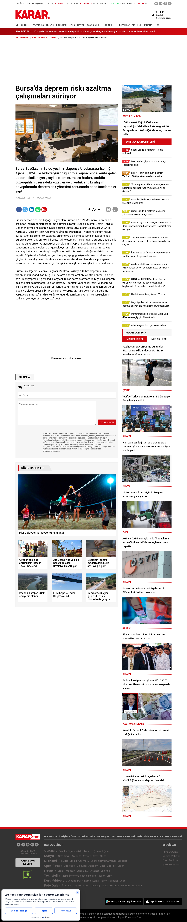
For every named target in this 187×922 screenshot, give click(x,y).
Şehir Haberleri (170, 864)
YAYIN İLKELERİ (85, 836)
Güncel (25, 25)
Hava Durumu (170, 851)
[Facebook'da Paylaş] (19, 209)
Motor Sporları (107, 866)
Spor (72, 25)
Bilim (109, 875)
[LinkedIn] (31, 209)
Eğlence (105, 870)
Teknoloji (51, 876)
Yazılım (101, 875)
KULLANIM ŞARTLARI (104, 836)
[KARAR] (32, 14)
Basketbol (69, 866)
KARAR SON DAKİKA (28, 862)
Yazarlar (38, 25)
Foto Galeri (52, 886)
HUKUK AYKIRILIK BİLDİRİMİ (168, 836)
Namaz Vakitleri (171, 856)
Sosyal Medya (88, 875)
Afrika (102, 856)
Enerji (94, 861)
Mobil (65, 875)
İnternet (74, 875)
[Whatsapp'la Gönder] (38, 209)
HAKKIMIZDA (51, 836)
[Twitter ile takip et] (170, 3)
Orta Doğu (64, 856)
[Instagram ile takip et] (37, 844)
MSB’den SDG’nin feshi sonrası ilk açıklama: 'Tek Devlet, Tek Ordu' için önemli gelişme (78, 31)
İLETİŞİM (63, 836)
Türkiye (88, 851)
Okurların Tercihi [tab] (135, 338)
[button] (89, 209)
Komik (95, 880)
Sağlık (80, 870)
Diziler (61, 870)
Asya (95, 856)
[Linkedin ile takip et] (32, 844)
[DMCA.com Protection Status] (27, 874)
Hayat (80, 25)
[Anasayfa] (17, 25)
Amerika (76, 856)
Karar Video (94, 25)
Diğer (121, 866)
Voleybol (82, 866)
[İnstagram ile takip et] (160, 3)
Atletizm (93, 866)
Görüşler (109, 25)
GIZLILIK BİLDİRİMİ (125, 836)
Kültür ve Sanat (110, 885)
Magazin (70, 870)
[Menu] (157, 25)
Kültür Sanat (145, 25)
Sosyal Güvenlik (107, 861)
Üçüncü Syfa (75, 851)
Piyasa (64, 861)
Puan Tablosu (170, 860)
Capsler (77, 885)
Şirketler (122, 861)
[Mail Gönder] (44, 209)
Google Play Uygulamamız (126, 901)
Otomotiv (83, 861)
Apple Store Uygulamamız (165, 901)
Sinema (86, 880)
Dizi (79, 880)
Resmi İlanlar (126, 25)
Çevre (97, 851)
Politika (63, 851)
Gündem (71, 880)
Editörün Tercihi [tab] (159, 338)
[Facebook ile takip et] (165, 3)
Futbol (58, 866)
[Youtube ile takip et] (156, 3)
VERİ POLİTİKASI (144, 836)
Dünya (50, 25)
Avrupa (87, 856)
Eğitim (105, 851)
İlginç (104, 880)
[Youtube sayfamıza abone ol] (28, 844)
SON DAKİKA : (23, 31)
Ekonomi (61, 25)
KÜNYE (72, 836)
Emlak (73, 861)
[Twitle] (25, 209)
